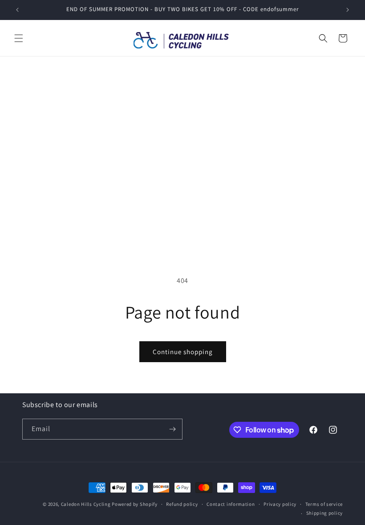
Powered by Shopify (135, 504)
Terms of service (324, 504)
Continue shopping (183, 351)
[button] (18, 38)
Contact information (231, 504)
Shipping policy (324, 513)
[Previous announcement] (17, 10)
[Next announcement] (347, 10)
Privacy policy (280, 504)
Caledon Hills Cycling (86, 504)
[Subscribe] (172, 429)
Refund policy (182, 504)
